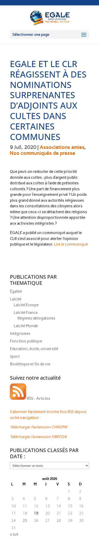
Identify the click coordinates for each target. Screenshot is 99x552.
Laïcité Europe (26, 305)
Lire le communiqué (71, 244)
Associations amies (62, 147)
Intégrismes (20, 333)
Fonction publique (26, 341)
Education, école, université (34, 348)
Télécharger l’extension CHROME (39, 427)
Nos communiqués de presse (42, 153)
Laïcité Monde (26, 326)
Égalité (16, 291)
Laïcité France (26, 312)
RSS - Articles (38, 398)
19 (36, 513)
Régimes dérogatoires (36, 318)
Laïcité (15, 299)
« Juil (14, 534)
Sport (15, 356)
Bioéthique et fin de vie (30, 364)
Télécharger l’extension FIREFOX (38, 436)
